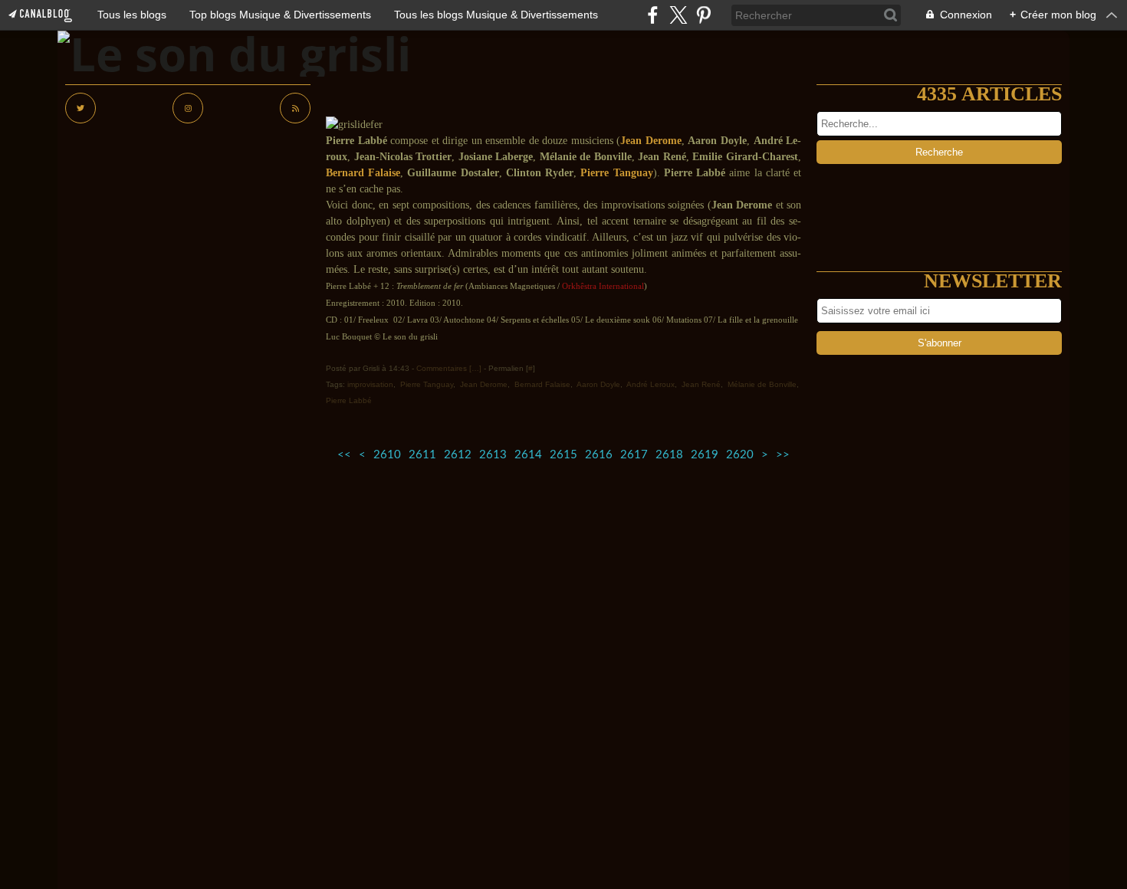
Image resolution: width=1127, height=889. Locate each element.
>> (783, 455)
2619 (704, 455)
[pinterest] (703, 15)
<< (344, 455)
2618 (669, 455)
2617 (634, 455)
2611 (422, 455)
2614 (528, 455)
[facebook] (652, 15)
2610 (387, 455)
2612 (458, 455)
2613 (493, 455)
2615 (563, 455)
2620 (740, 455)
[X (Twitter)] (678, 15)
